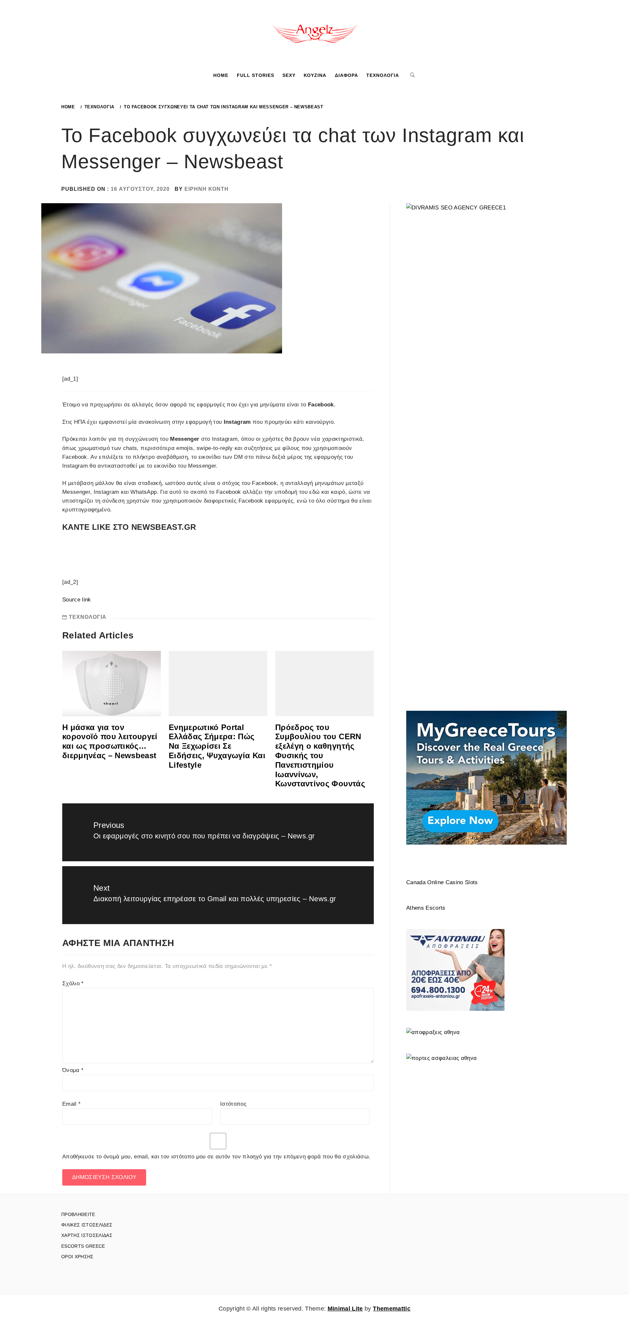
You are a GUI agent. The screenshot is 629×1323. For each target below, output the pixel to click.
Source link (76, 600)
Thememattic (391, 1308)
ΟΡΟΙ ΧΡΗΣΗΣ (77, 1256)
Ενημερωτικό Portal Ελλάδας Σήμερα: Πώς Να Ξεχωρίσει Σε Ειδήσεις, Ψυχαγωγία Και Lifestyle (217, 746)
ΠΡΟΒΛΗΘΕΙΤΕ (78, 1214)
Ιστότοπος (233, 1104)
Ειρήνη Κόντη (206, 189)
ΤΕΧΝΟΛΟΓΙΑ (382, 75)
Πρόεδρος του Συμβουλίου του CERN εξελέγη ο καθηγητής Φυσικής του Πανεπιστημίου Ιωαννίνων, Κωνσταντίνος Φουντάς (320, 755)
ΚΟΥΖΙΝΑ (315, 75)
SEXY (288, 75)
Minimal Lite (345, 1308)
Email (71, 1104)
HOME (220, 75)
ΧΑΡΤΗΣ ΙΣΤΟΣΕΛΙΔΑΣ (86, 1235)
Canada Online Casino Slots (442, 882)
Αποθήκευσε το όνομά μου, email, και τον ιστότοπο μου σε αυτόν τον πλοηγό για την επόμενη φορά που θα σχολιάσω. (216, 1156)
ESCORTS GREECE (83, 1246)
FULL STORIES (255, 75)
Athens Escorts (426, 908)
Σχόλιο (73, 983)
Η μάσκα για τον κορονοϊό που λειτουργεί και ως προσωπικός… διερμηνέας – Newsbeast (110, 741)
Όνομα (73, 1070)
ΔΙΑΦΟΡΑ (346, 75)
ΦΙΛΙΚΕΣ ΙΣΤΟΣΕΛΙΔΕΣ (86, 1224)
